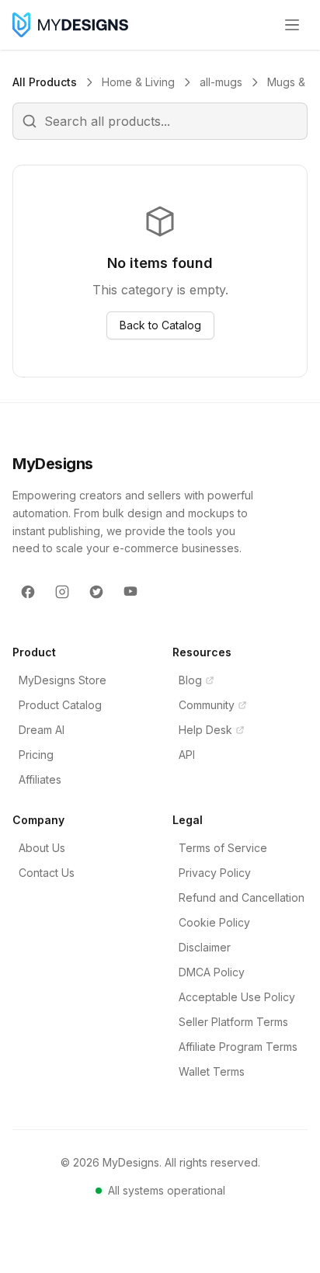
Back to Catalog (160, 325)
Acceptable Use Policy (237, 996)
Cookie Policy (214, 922)
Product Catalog (60, 704)
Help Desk (205, 729)
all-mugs (221, 82)
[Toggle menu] (292, 24)
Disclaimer (205, 947)
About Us (42, 847)
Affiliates (40, 779)
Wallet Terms (212, 1071)
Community (207, 704)
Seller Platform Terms (233, 1021)
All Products (44, 82)
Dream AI (41, 729)
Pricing (36, 754)
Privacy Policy (215, 872)
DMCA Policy (212, 972)
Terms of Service (223, 847)
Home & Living (138, 82)
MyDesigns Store (62, 680)
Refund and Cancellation (241, 897)
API (187, 754)
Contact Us (47, 872)
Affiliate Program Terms (238, 1046)
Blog (190, 680)
